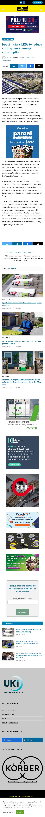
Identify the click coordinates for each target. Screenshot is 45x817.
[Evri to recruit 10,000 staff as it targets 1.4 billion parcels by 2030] (22, 323)
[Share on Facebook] (30, 66)
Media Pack (6, 718)
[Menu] (3, 8)
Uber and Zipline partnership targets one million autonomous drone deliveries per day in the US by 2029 (21, 381)
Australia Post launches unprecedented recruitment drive (33, 258)
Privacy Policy (27, 796)
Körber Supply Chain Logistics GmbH (22, 782)
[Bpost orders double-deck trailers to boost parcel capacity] (22, 285)
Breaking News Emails (10, 723)
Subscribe (37, 2)
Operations (8, 39)
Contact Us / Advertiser (10, 710)
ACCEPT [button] (19, 812)
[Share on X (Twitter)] (22, 66)
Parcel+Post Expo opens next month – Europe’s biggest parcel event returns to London (29, 655)
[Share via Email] (39, 66)
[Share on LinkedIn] (14, 66)
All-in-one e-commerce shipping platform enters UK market (12, 258)
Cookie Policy (15, 796)
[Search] (41, 8)
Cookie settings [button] (9, 812)
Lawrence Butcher (16, 57)
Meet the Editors (8, 714)
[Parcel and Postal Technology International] (22, 8)
